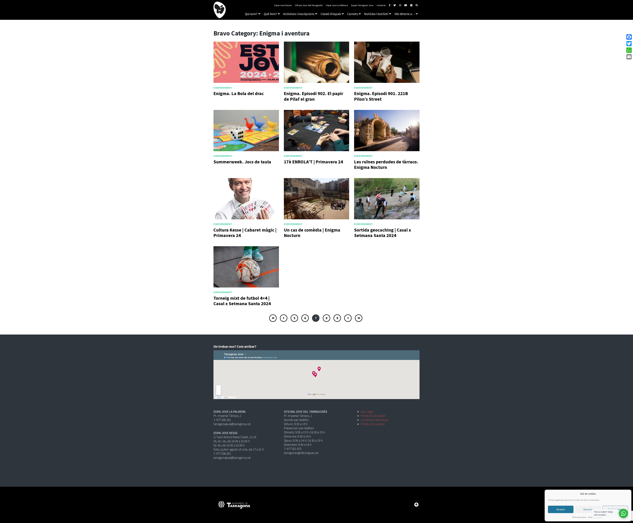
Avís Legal (367, 412)
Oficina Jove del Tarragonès (309, 5)
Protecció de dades (373, 416)
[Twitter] (629, 43)
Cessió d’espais (331, 14)
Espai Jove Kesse (283, 5)
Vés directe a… (404, 14)
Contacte (381, 5)
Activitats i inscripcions (298, 14)
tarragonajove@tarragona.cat (232, 424)
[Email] (629, 56)
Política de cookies (579, 517)
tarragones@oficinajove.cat (301, 453)
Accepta (561, 509)
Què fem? (270, 14)
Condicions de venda (374, 420)
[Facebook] (629, 37)
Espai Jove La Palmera (337, 5)
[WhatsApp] (629, 50)
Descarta (588, 509)
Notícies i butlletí (376, 14)
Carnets (352, 14)
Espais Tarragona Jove (362, 5)
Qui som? (251, 14)
